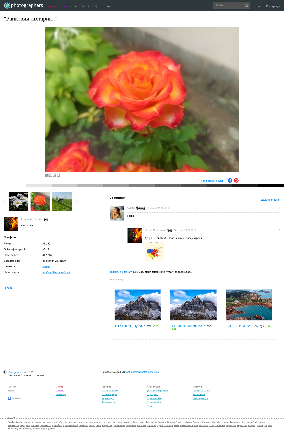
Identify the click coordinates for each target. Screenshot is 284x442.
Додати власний (270, 199)
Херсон (268, 425)
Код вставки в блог (212, 180)
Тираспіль (242, 425)
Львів (98, 425)
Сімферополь (201, 425)
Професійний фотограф (19, 422)
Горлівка (180, 422)
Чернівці (45, 429)
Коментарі (61, 394)
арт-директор (96, 422)
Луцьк (92, 425)
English (11, 390)
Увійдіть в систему (121, 271)
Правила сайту (154, 398)
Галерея (69, 6)
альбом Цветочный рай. (57, 272)
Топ (84, 6)
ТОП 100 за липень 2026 (187, 326)
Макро (46, 266)
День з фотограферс (157, 390)
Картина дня (108, 398)
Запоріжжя (217, 422)
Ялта (52, 429)
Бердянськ (151, 422)
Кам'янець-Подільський (253, 422)
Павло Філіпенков (31, 219)
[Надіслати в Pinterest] (236, 182)
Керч (22, 425)
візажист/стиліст (59, 422)
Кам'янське (13, 425)
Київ (28, 425)
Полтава (168, 425)
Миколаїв (141, 425)
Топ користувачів (110, 390)
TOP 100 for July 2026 (130, 326)
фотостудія (109, 422)
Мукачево (131, 425)
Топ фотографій (109, 394)
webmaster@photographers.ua (142, 372)
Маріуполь (107, 425)
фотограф (37, 422)
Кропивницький (70, 425)
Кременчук (45, 425)
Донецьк (197, 422)
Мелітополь (119, 425)
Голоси (8, 287)
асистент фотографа (79, 422)
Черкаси (27, 429)
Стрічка (52, 6)
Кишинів (35, 425)
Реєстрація (273, 6)
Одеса (160, 425)
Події (149, 406)
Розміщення (199, 394)
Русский (12, 387)
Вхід (258, 6)
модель (47, 422)
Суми (211, 425)
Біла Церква (139, 422)
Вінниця (171, 422)
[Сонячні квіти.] (18, 193)
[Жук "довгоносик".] (62, 193)
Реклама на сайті (201, 390)
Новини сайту (154, 402)
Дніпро (188, 422)
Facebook (16, 398)
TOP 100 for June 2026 (242, 326)
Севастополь (186, 425)
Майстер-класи (200, 398)
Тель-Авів (220, 425)
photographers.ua (17, 372)
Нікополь (151, 425)
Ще (96, 6)
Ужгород (252, 425)
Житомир (206, 422)
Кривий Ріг (57, 425)
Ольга (130, 207)
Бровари (162, 422)
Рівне (176, 425)
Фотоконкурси (108, 402)
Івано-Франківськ (232, 422)
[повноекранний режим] (58, 175)
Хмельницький (15, 429)
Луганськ (83, 425)
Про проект (152, 394)
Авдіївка (128, 422)
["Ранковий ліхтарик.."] (40, 193)
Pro (107, 6)
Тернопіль (231, 425)
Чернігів (36, 429)
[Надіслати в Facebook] (230, 182)
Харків (260, 425)
